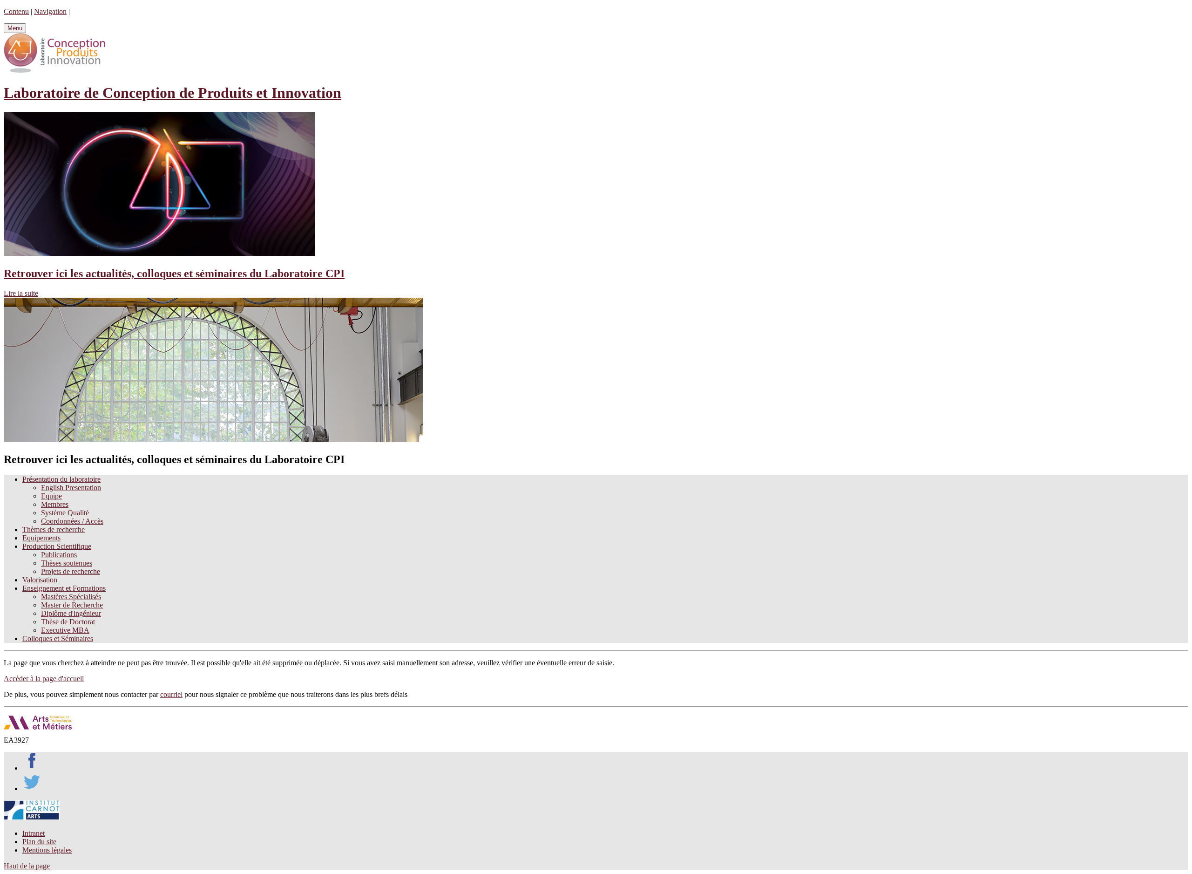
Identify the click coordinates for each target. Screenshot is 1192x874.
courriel (171, 694)
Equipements (41, 538)
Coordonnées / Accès (72, 521)
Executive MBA (65, 630)
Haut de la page (27, 866)
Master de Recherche (72, 605)
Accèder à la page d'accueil (44, 679)
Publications (59, 555)
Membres (54, 504)
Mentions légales (47, 850)
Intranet (33, 833)
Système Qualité (65, 513)
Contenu (16, 11)
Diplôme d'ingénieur (71, 613)
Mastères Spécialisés (71, 597)
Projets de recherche (70, 571)
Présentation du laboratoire (61, 479)
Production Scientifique (56, 546)
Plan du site (39, 842)
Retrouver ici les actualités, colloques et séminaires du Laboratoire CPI (174, 273)
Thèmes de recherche (53, 529)
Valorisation (39, 580)
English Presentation (71, 488)
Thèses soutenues (66, 563)
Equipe (51, 496)
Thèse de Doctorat (68, 622)
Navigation (50, 11)
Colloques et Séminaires (57, 638)
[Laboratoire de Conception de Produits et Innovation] (54, 70)
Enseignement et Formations (64, 588)
